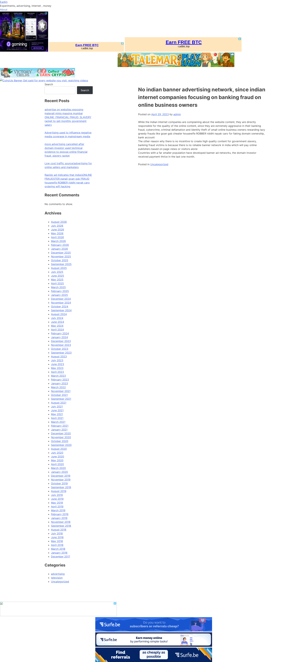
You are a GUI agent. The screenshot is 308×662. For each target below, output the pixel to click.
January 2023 (59, 383)
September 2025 (61, 264)
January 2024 (59, 337)
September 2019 (61, 487)
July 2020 (57, 452)
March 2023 (58, 375)
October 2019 (59, 483)
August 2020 (59, 448)
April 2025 (57, 283)
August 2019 (58, 491)
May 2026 (57, 233)
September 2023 (61, 352)
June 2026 (57, 229)
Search (49, 84)
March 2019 (58, 510)
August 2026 (59, 221)
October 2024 (59, 306)
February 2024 (60, 333)
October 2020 (59, 441)
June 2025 (57, 275)
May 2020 (57, 460)
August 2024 (59, 314)
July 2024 (57, 318)
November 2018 (60, 522)
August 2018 (58, 529)
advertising (58, 573)
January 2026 (59, 248)
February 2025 (60, 291)
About (3, 9)
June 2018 (57, 537)
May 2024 (57, 325)
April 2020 (57, 464)
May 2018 (57, 541)
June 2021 (57, 410)
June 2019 (57, 498)
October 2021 (59, 395)
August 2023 (59, 356)
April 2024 (57, 329)
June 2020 (57, 456)
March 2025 (58, 287)
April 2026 (57, 237)
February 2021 (59, 425)
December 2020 (61, 433)
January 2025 (59, 295)
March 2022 (58, 387)
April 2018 (57, 545)
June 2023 (57, 364)
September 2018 (61, 525)
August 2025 (59, 268)
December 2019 (60, 475)
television (57, 577)
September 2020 (61, 445)
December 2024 (61, 298)
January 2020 (59, 471)
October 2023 (59, 348)
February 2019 (59, 514)
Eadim (4, 2)
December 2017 (60, 556)
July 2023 (57, 360)
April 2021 (57, 418)
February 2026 (60, 245)
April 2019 (57, 506)
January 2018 (59, 552)
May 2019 (57, 502)
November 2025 (61, 256)
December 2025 (61, 252)
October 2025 (59, 260)
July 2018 (57, 533)
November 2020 (61, 437)
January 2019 (59, 518)
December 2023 (61, 341)
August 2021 (58, 402)
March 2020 (58, 468)
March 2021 (58, 421)
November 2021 (60, 391)
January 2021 (59, 429)
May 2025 (57, 279)
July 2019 (57, 495)
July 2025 (57, 271)
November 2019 (60, 479)
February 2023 (60, 379)
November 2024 (61, 302)
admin (177, 114)
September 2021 (61, 398)
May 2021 (57, 414)
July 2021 (57, 406)
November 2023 (61, 345)
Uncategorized (159, 164)
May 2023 (57, 368)
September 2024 (61, 310)
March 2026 (58, 241)
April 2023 (57, 371)
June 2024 (57, 321)
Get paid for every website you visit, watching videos (55, 80)
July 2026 (57, 225)
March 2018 (58, 548)
